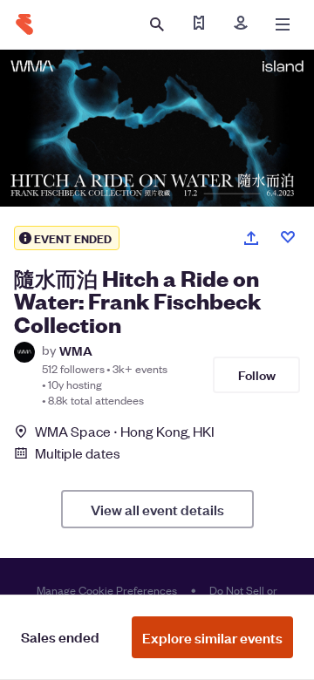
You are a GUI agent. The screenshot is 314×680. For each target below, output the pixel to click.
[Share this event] (251, 238)
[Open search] (157, 24)
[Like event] (288, 237)
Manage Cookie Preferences (107, 589)
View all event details (157, 509)
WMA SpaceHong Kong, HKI (125, 431)
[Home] (24, 24)
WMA (75, 350)
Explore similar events (212, 637)
